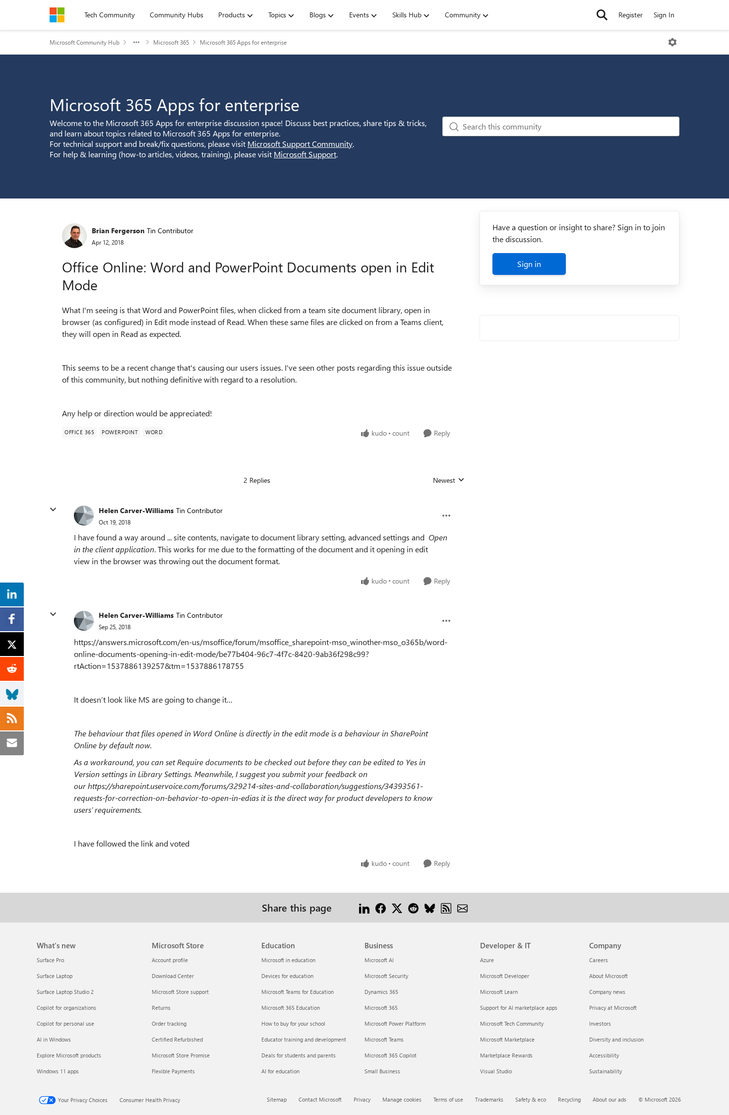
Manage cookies (402, 1099)
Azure (487, 960)
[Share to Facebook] (380, 907)
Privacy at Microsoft (613, 1007)
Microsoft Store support (180, 991)
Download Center (173, 976)
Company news (607, 991)
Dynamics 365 (381, 991)
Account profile (170, 960)
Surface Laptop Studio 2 (65, 991)
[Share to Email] (462, 907)
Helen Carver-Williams (136, 510)
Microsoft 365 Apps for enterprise (243, 42)
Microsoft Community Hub (85, 42)
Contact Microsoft (320, 1099)
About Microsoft (608, 976)
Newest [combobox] (449, 480)
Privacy (362, 1099)
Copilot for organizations (66, 1007)
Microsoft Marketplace (507, 1039)
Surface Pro (50, 960)
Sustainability (605, 1071)
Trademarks (489, 1099)
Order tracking (169, 1023)
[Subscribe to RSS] (446, 907)
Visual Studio (496, 1071)
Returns (161, 1007)
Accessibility (604, 1055)
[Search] (602, 15)
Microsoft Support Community (300, 143)
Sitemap (277, 1099)
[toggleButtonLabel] (672, 42)
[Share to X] (397, 907)
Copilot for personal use (65, 1023)
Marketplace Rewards (506, 1055)
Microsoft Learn (499, 991)
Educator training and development (303, 1039)
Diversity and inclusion (616, 1039)
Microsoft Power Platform (394, 1023)
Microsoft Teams (384, 1039)
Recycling (569, 1099)
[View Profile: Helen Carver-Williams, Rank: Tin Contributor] (84, 515)
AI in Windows (54, 1039)
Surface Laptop (54, 976)
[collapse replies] (53, 510)
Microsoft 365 (171, 42)
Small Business (382, 1071)
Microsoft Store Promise (181, 1055)
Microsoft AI (379, 960)
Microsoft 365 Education (290, 1007)
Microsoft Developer (504, 976)
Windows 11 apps (58, 1071)
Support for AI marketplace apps (518, 1007)
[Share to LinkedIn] (364, 907)
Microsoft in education (288, 960)
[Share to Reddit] (413, 907)
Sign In (664, 14)
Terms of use (448, 1099)
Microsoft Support (305, 154)
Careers (598, 960)
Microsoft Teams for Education (297, 991)
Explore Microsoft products (69, 1055)
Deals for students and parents (298, 1055)
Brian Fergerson (118, 230)
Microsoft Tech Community (512, 1023)
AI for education (280, 1071)
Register (630, 14)
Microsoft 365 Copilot (390, 1055)
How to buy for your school (293, 1023)
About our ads (609, 1099)
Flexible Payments (173, 1071)
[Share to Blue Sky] (430, 907)
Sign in (529, 264)
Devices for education (287, 976)
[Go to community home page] (57, 14)
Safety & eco (530, 1099)
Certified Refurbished (177, 1039)
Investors (600, 1023)
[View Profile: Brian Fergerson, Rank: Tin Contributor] (74, 235)
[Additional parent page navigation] (136, 42)
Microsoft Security (386, 976)
